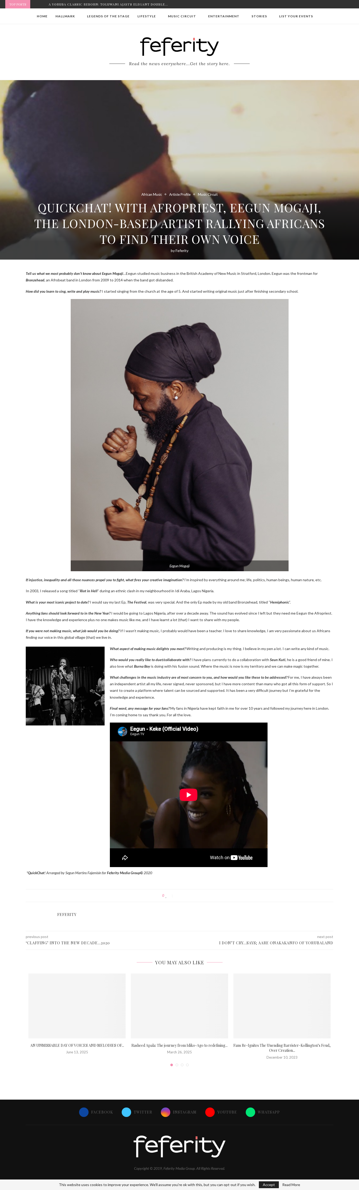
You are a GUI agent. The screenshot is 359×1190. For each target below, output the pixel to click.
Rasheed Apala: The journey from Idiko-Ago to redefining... (179, 1045)
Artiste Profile (180, 195)
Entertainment (223, 16)
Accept (269, 1184)
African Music (151, 195)
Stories (259, 16)
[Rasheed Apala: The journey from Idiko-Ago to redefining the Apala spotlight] (179, 1005)
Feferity (182, 250)
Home (42, 16)
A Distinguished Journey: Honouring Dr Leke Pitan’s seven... (108, 4)
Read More (291, 1185)
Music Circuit (182, 16)
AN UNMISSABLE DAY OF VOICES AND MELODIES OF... (77, 1045)
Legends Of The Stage (108, 16)
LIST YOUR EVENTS (296, 16)
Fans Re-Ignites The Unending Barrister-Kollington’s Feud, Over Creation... (282, 1048)
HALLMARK (65, 16)
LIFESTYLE (146, 16)
